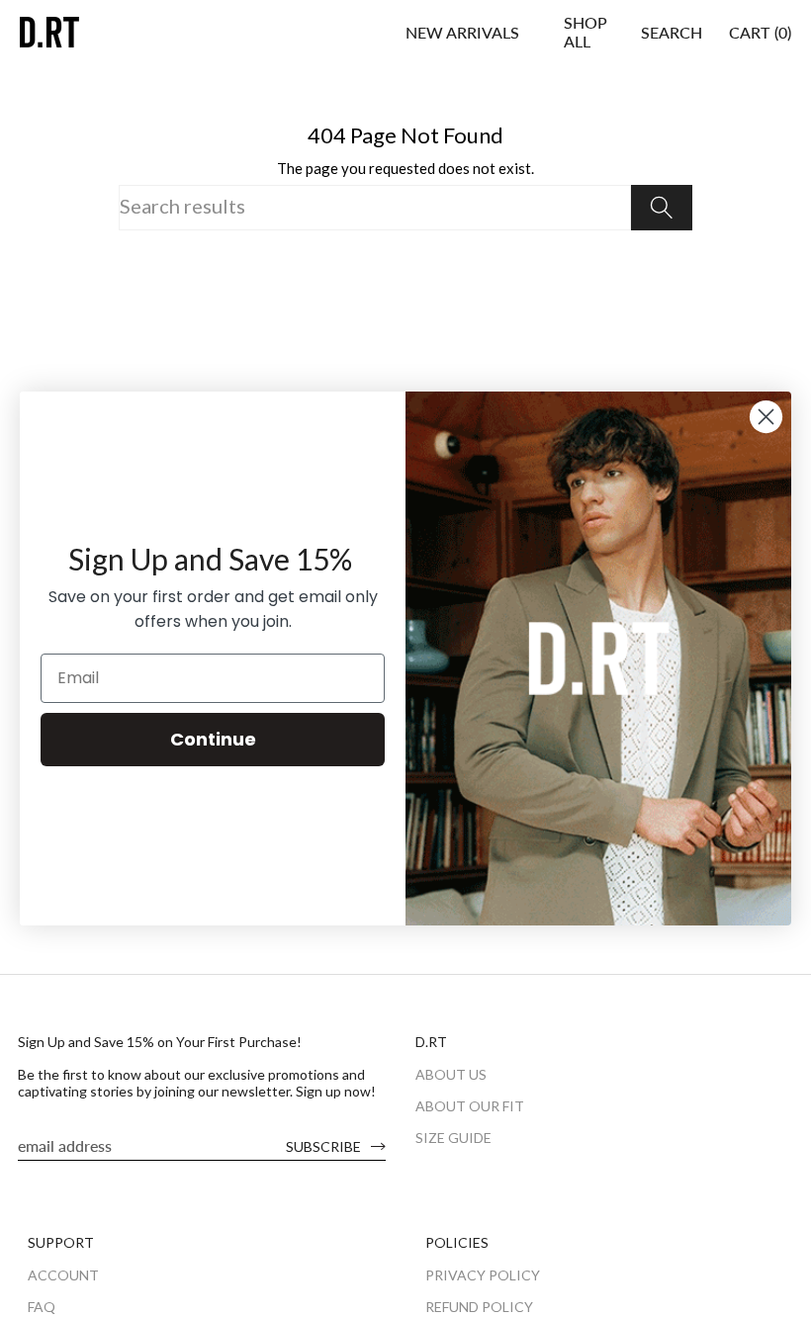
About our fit (469, 1106)
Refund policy (479, 1306)
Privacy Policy (482, 1275)
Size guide (453, 1137)
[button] (585, 31)
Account (63, 1275)
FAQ (41, 1306)
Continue (213, 739)
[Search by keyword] (661, 207)
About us (451, 1074)
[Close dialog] (766, 416)
